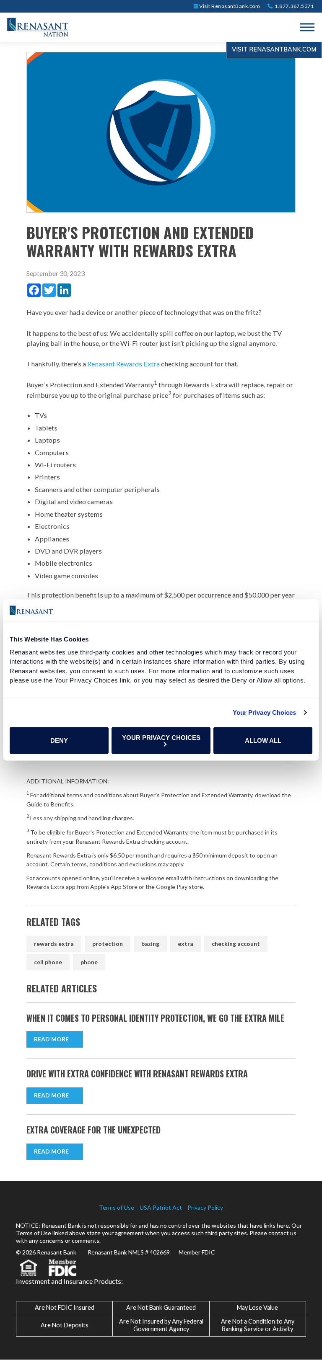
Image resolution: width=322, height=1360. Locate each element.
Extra (185, 943)
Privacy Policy (205, 1207)
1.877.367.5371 (294, 6)
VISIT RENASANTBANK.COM (274, 49)
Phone (89, 962)
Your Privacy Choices (264, 712)
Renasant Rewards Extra (123, 364)
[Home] (37, 26)
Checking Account (236, 943)
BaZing (150, 943)
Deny (59, 740)
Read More (51, 1039)
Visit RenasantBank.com (229, 6)
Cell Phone (48, 962)
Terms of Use (116, 1207)
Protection (107, 943)
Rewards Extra (54, 943)
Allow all (263, 740)
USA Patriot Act (161, 1207)
